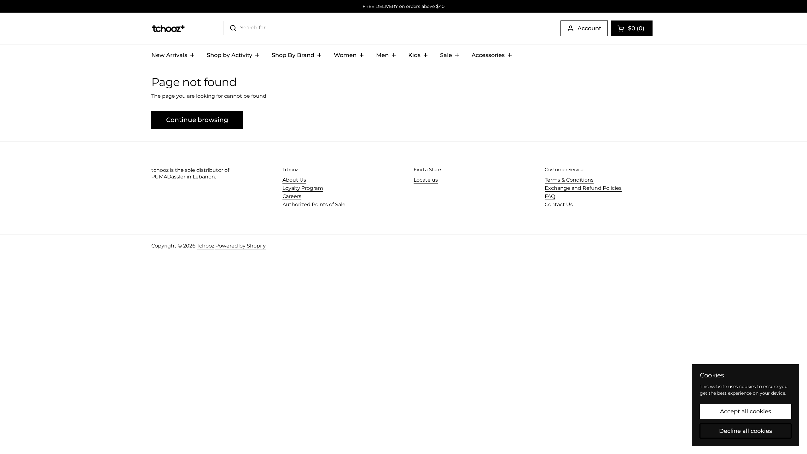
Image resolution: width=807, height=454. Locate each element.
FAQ (550, 196)
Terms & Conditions (569, 180)
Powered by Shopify (240, 246)
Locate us (426, 180)
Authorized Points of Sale (313, 204)
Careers (291, 196)
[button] (632, 28)
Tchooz (205, 246)
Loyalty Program (302, 188)
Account (589, 28)
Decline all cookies (745, 431)
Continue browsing (197, 120)
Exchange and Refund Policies (583, 188)
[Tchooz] (168, 28)
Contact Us (559, 204)
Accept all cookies (745, 411)
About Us (294, 180)
